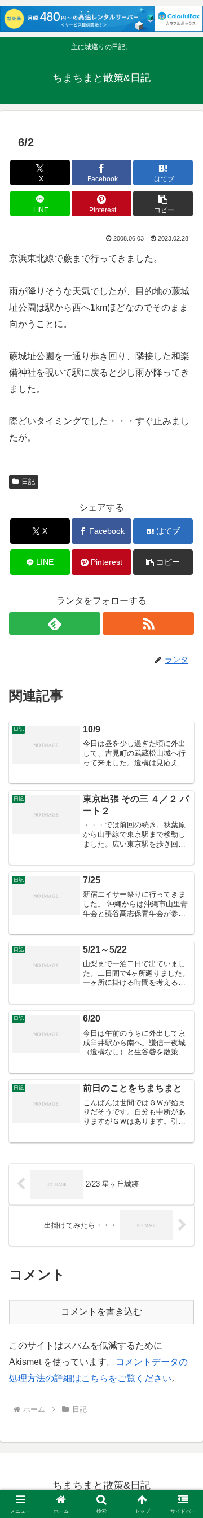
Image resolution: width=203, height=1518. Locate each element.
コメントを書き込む (101, 1311)
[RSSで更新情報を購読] (148, 623)
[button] (163, 203)
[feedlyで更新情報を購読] (54, 623)
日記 (28, 482)
